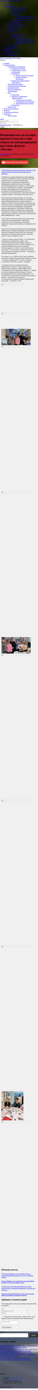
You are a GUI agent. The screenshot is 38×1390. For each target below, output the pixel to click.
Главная (2, 154)
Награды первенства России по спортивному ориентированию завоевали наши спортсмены (15, 1358)
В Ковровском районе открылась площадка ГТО (16, 1352)
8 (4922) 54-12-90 (16, 1377)
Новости (8, 154)
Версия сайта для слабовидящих (16, 162)
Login (2, 119)
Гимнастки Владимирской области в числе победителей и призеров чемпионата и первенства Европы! (17, 1294)
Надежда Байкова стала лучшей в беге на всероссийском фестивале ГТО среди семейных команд (17, 1281)
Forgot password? (5, 125)
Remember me (18, 125)
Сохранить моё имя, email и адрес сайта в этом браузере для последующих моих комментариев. (18, 1317)
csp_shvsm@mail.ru (15, 1379)
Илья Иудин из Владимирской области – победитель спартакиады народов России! (17, 1355)
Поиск (2, 1332)
